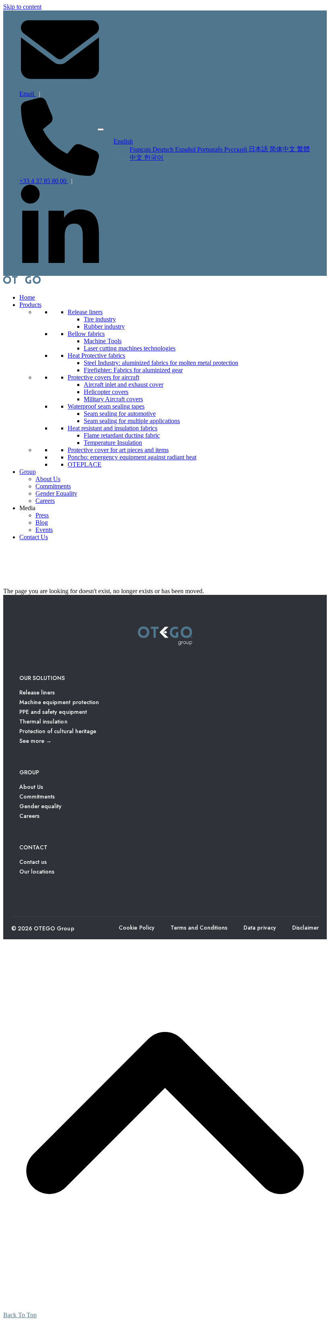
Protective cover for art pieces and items (118, 449)
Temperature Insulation (113, 442)
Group (27, 471)
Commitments (53, 486)
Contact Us (33, 537)
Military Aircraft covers (113, 399)
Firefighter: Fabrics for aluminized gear (133, 370)
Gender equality (40, 806)
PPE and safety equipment (53, 712)
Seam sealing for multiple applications (132, 420)
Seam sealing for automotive (120, 413)
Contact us (33, 862)
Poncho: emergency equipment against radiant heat (132, 457)
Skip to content (22, 6)
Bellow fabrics (86, 333)
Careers (45, 500)
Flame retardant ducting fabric (122, 435)
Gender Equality (56, 493)
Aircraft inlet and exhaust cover (123, 384)
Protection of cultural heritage (57, 731)
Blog (41, 522)
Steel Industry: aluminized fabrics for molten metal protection (161, 362)
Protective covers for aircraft (103, 377)
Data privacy (259, 928)
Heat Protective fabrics (96, 355)
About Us (47, 478)
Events (44, 529)
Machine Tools (103, 341)
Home (27, 297)
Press (42, 515)
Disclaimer (305, 928)
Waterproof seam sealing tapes (106, 406)
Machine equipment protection (59, 702)
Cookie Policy (136, 928)
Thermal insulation (43, 721)
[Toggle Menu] (100, 129)
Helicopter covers (106, 391)
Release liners (85, 312)
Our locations (36, 871)
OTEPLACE (84, 464)
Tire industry (100, 319)
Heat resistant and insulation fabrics (112, 428)
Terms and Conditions (199, 928)
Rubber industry (104, 326)
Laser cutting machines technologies (129, 348)
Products (30, 304)
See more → (35, 741)
